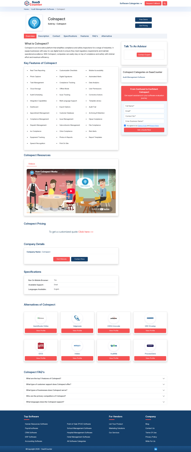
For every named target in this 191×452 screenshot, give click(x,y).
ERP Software (30, 437)
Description (43, 36)
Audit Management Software (42, 9)
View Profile (40, 331)
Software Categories (130, 3)
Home (26, 9)
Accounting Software (33, 441)
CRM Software (31, 432)
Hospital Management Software (79, 432)
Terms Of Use (151, 432)
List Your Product (116, 424)
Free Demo (143, 19)
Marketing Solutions (117, 428)
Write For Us (150, 441)
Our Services (114, 432)
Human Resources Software (36, 424)
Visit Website (62, 259)
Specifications (70, 36)
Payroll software (31, 428)
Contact (56, 36)
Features (85, 36)
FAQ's (95, 36)
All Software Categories (76, 441)
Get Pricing (143, 26)
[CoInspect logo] (34, 23)
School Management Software (79, 428)
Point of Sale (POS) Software (79, 424)
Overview (30, 36)
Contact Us (150, 428)
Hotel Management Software (78, 437)
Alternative (106, 36)
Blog (147, 424)
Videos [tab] (31, 164)
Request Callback (153, 3)
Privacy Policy (151, 437)
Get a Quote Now (144, 130)
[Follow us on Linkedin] (156, 449)
